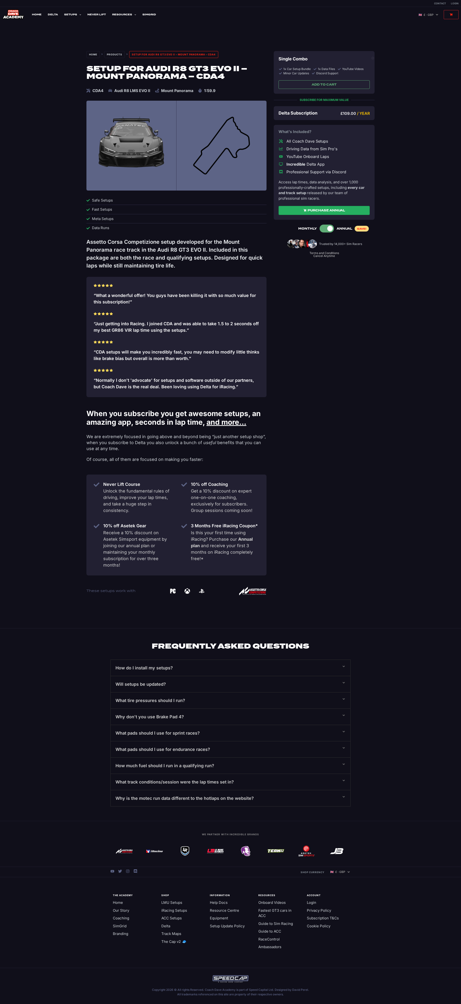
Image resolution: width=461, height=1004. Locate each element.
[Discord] (135, 871)
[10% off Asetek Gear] (96, 526)
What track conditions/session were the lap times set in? (174, 781)
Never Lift (96, 14)
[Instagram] (128, 871)
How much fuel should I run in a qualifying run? (164, 765)
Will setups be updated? (140, 684)
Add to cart (324, 84)
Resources (122, 14)
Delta (53, 14)
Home (37, 14)
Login (455, 3)
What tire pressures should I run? (150, 700)
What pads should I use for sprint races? (157, 733)
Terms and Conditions (324, 253)
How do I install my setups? (144, 667)
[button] (230, 668)
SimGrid (149, 14)
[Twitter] (120, 871)
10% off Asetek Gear (124, 525)
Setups (70, 14)
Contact (440, 3)
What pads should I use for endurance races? (162, 749)
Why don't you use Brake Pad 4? (149, 716)
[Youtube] (112, 871)
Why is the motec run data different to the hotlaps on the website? (184, 798)
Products (114, 54)
